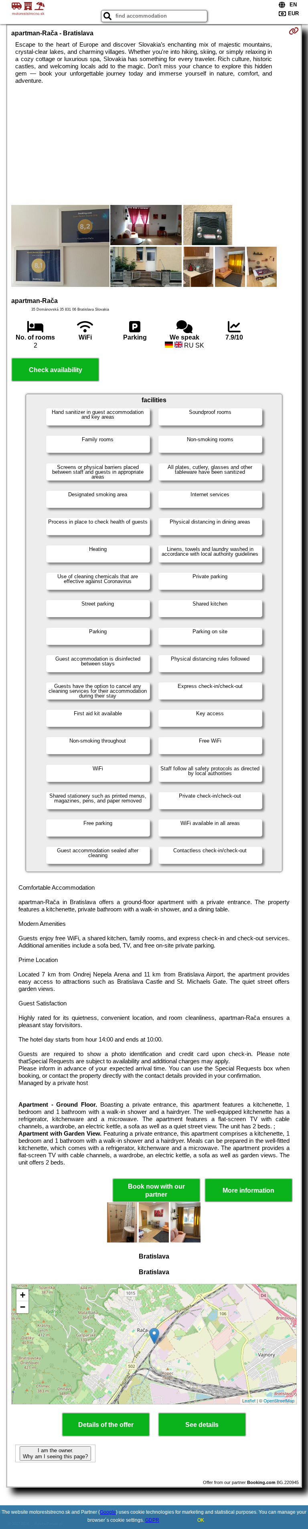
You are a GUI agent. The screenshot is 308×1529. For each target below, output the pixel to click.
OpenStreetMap (278, 1400)
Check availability (55, 369)
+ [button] (22, 1295)
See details (202, 1424)
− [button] (22, 1307)
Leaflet (248, 1400)
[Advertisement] (153, 144)
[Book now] (294, 31)
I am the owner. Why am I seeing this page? (55, 1453)
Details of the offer (106, 1424)
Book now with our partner (156, 1190)
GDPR (152, 1520)
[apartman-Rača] (60, 247)
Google (108, 1512)
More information (248, 1190)
